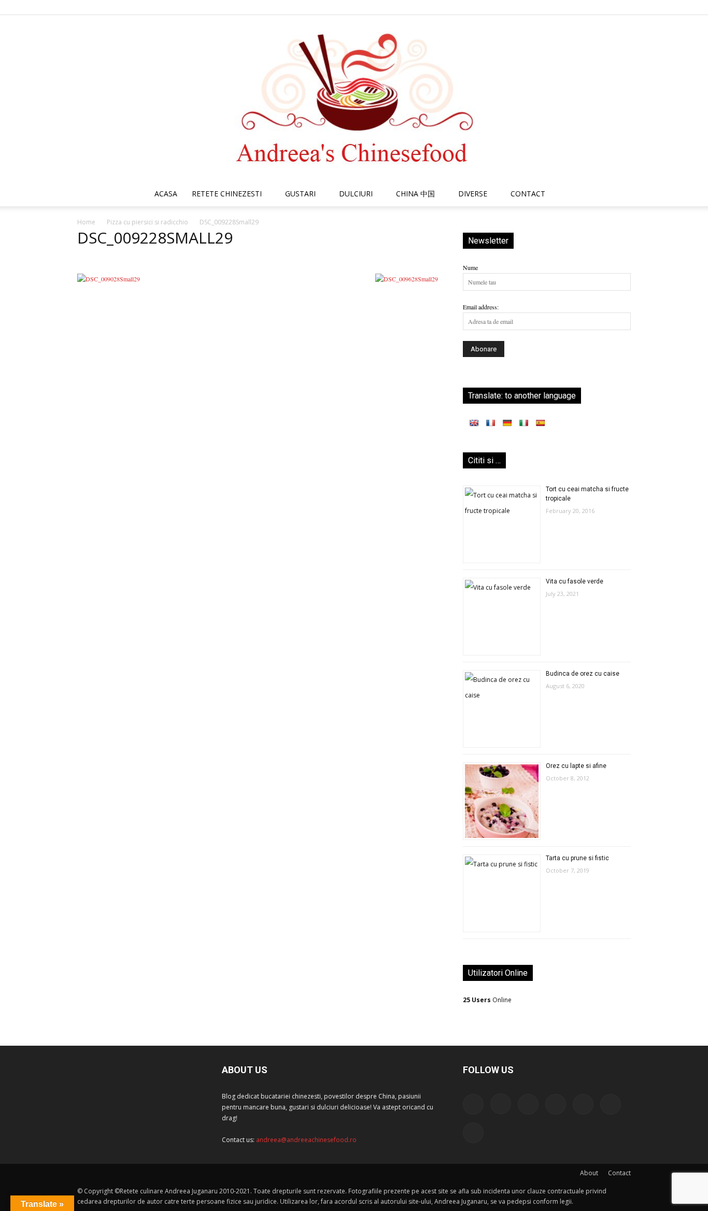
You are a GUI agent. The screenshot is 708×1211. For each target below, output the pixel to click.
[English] (473, 423)
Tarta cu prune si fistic (577, 858)
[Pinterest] (571, 7)
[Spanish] (540, 423)
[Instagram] (537, 7)
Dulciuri (356, 193)
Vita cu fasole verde (574, 581)
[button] (618, 195)
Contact (619, 1173)
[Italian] (523, 423)
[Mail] (554, 7)
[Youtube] (623, 7)
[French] (490, 423)
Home (86, 222)
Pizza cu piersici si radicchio (147, 222)
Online (487, 999)
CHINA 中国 (415, 193)
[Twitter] (589, 7)
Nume (470, 267)
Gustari (300, 193)
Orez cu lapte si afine (576, 766)
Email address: (481, 307)
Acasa (165, 193)
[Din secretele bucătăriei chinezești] (354, 98)
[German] (507, 423)
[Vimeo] (606, 7)
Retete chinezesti (227, 193)
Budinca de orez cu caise (582, 673)
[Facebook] (520, 7)
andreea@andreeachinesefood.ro (306, 1139)
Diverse (472, 193)
